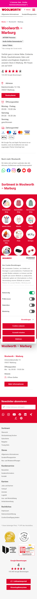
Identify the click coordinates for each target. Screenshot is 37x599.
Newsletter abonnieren (14, 401)
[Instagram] (8, 414)
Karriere (4, 481)
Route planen (10, 95)
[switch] (32, 299)
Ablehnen (18, 339)
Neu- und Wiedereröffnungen (10, 461)
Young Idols (5, 445)
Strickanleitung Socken (9, 435)
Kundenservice (7, 466)
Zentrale (4, 492)
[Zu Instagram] (14, 170)
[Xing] (31, 414)
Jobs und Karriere (7, 486)
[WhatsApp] (3, 414)
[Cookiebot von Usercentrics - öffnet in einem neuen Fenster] (26, 258)
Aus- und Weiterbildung (9, 498)
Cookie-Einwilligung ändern (10, 517)
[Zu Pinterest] (29, 170)
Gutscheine (5, 439)
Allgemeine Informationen (10, 14)
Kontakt (4, 476)
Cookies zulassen (18, 326)
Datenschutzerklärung (8, 514)
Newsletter (5, 470)
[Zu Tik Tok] (19, 170)
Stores (4, 450)
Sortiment (5, 428)
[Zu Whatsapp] (3, 170)
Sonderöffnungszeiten (8, 457)
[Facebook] (20, 414)
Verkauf (4, 489)
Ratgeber (4, 442)
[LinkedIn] (25, 414)
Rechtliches (6, 507)
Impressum (5, 511)
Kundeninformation (7, 473)
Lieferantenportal (20, 581)
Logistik (4, 495)
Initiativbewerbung (7, 501)
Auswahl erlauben (18, 332)
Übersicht (4, 432)
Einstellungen (26, 319)
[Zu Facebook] (9, 170)
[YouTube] (14, 414)
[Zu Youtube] (24, 170)
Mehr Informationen (16, 384)
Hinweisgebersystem (18, 587)
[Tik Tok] (16, 418)
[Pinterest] (21, 418)
